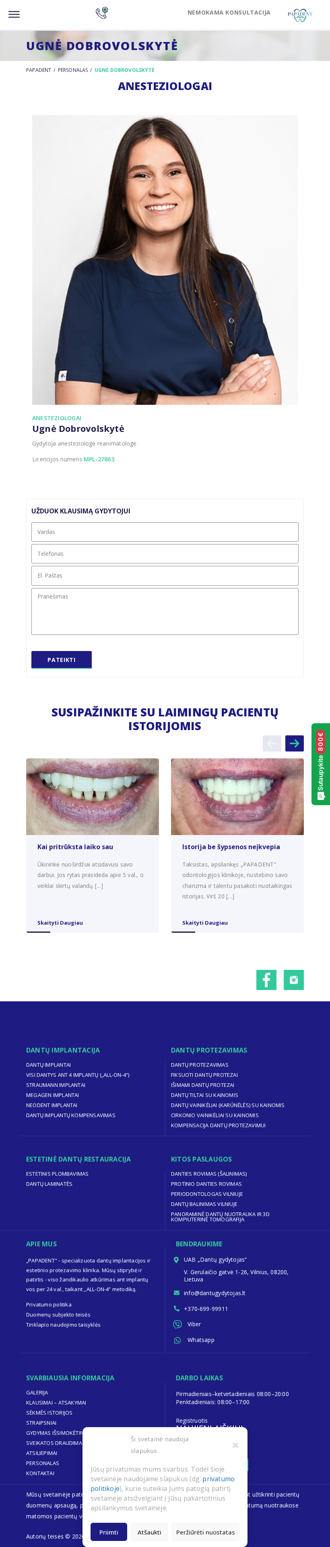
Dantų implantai (48, 1064)
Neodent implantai (52, 1105)
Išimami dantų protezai (203, 1085)
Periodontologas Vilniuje (207, 1193)
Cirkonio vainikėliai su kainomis (215, 1115)
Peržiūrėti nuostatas (205, 1532)
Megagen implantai (52, 1095)
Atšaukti (149, 1532)
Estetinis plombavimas (57, 1173)
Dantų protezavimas (200, 1064)
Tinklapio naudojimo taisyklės (63, 1324)
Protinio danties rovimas (206, 1183)
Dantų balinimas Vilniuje (204, 1204)
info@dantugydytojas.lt (215, 1293)
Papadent (38, 70)
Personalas (73, 70)
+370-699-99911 (206, 1309)
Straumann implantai (55, 1085)
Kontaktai (40, 1473)
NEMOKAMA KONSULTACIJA (229, 12)
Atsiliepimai (42, 1453)
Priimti (108, 1532)
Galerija (37, 1392)
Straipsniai (41, 1422)
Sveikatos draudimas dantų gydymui (77, 1443)
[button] (235, 1445)
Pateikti (61, 660)
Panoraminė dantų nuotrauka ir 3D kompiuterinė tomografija (220, 1216)
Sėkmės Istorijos (49, 1412)
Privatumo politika (49, 1304)
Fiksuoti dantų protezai (204, 1074)
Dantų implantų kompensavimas (71, 1115)
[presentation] (272, 743)
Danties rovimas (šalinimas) (209, 1173)
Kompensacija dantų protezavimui (218, 1125)
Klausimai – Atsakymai (56, 1402)
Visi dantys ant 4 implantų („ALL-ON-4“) (77, 1074)
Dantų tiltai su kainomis (204, 1095)
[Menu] (14, 14)
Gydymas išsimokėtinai (57, 1432)
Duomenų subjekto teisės (58, 1314)
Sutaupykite (320, 761)
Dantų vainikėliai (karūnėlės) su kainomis (228, 1105)
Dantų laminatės (49, 1183)
